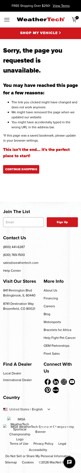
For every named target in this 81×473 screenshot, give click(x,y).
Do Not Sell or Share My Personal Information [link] (38, 456)
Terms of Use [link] (19, 443)
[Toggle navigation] (7, 20)
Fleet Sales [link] (52, 353)
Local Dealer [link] (12, 373)
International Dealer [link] (17, 380)
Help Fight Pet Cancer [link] (60, 337)
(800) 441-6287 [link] (14, 247)
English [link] (37, 409)
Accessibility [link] (38, 449)
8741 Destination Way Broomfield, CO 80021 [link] (19, 306)
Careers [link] (49, 306)
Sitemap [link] (11, 462)
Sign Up (62, 222)
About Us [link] (50, 290)
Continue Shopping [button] (21, 169)
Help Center (12, 270)
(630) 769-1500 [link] (14, 254)
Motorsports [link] (52, 322)
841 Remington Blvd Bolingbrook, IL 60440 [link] (19, 293)
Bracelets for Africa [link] (57, 329)
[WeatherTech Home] (40, 19)
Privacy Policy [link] (43, 443)
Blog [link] (47, 314)
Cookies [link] (28, 462)
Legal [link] (62, 443)
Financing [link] (51, 298)
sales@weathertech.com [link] (20, 262)
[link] (48, 382)
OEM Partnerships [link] (56, 345)
